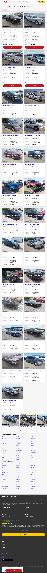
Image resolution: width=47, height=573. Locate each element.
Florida (17, 455)
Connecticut (18, 454)
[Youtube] (8, 553)
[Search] (29, 2)
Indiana (3, 445)
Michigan (32, 447)
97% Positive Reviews (6, 521)
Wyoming (4, 450)
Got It (14, 570)
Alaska (17, 490)
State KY (19, 5)
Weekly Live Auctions (6, 516)
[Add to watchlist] (22, 13)
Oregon (3, 474)
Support (3, 550)
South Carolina (33, 452)
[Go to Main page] (5, 2)
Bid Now (12, 47)
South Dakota (18, 441)
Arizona (17, 457)
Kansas (32, 436)
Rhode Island (18, 459)
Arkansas (18, 443)
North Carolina (19, 450)
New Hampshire (5, 486)
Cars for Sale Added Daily (30, 516)
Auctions (3, 544)
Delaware (33, 490)
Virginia (17, 447)
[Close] (21, 568)
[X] (6, 553)
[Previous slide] (4, 20)
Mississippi (4, 452)
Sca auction (4, 5)
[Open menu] (2, 1)
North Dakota (33, 443)
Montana (18, 445)
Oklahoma (4, 438)
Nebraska (33, 438)
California (4, 455)
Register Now (41, 1)
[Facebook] (4, 553)
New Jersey (33, 450)
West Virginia (4, 447)
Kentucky (4, 448)
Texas (3, 436)
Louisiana (32, 448)
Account (3, 547)
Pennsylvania (4, 443)
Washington (4, 459)
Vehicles (3, 541)
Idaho (32, 488)
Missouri (17, 436)
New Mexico (18, 448)
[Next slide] (21, 20)
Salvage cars (10, 5)
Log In (36, 1)
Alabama (32, 454)
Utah (3, 457)
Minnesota (4, 441)
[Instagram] (2, 553)
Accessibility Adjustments (9, 557)
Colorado (18, 438)
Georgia (3, 454)
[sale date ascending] (41, 10)
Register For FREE (23, 534)
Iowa (3, 440)
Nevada (32, 483)
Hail (15, 5)
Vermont (3, 491)
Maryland (33, 457)
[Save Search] (44, 10)
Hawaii (17, 484)
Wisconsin (33, 441)
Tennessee (18, 452)
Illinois (17, 440)
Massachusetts (5, 472)
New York (33, 445)
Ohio (32, 440)
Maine (32, 455)
